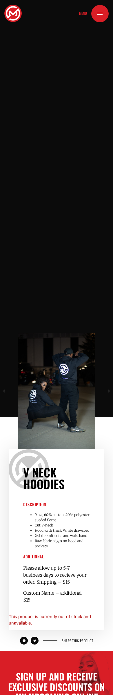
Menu (83, 13)
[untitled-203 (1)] (56, 391)
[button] (4, 391)
